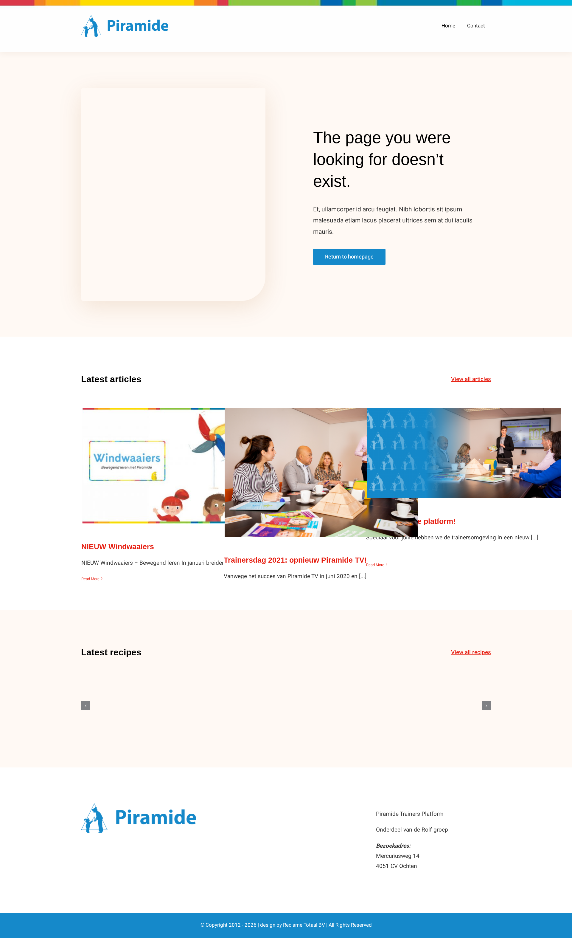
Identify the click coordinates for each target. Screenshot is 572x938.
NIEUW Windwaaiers (179, 459)
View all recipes (471, 652)
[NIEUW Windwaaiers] (179, 466)
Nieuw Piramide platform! (464, 447)
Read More (90, 579)
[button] (85, 705)
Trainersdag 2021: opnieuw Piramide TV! (321, 466)
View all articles (471, 379)
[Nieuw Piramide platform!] (464, 453)
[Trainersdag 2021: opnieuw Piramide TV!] (321, 472)
